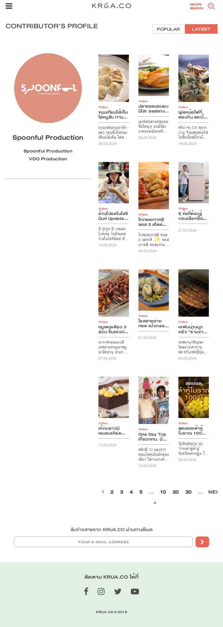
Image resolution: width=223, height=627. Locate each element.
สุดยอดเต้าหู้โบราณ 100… (192, 431)
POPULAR (168, 29)
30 (188, 492)
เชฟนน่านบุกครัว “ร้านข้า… (192, 329)
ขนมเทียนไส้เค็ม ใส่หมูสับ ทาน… (113, 115)
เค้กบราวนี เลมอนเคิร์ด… (111, 431)
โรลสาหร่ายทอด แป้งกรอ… (153, 323)
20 (176, 492)
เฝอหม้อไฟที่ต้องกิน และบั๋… (193, 115)
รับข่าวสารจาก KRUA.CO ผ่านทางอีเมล (112, 530)
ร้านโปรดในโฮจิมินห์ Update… (113, 216)
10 (163, 492)
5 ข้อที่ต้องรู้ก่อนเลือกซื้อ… (192, 216)
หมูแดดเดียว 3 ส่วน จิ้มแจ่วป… (113, 329)
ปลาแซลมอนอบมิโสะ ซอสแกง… (153, 109)
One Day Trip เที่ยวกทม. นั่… (152, 437)
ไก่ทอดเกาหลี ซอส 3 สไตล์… (152, 222)
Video (103, 107)
